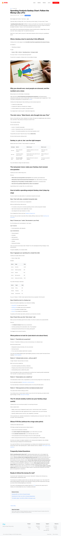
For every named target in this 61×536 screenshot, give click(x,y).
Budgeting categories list (30, 213)
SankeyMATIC (14, 305)
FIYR (34, 485)
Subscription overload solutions (28, 382)
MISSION (39, 2)
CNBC (31, 99)
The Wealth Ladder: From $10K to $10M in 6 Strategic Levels (23, 498)
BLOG (34, 2)
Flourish (13, 309)
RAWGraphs (14, 307)
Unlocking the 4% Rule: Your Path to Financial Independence (23, 496)
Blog (11, 8)
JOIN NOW (56, 2)
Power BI (13, 311)
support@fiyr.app (46, 530)
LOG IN (49, 2)
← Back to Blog (12, 505)
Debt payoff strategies (25, 394)
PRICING (44, 2)
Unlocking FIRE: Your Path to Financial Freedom (21, 494)
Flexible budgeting (17, 354)
